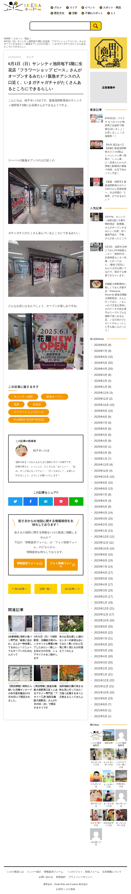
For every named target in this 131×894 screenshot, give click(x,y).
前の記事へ (20, 588)
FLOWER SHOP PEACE (29, 419)
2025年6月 (102, 428)
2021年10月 (104, 692)
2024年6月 (102, 500)
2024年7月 (102, 494)
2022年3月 (103, 662)
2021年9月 (103, 698)
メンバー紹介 (34, 871)
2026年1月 (102, 386)
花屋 (16, 404)
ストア (73, 7)
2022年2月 (103, 668)
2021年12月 (104, 680)
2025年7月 (102, 422)
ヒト (113, 13)
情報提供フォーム (28, 563)
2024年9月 (103, 482)
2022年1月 (103, 674)
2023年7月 (103, 566)
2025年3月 (102, 446)
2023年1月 (103, 602)
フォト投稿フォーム (61, 564)
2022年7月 (103, 638)
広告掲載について (111, 871)
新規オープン (54, 396)
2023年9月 (103, 554)
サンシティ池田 (23, 396)
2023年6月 (103, 572)
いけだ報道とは (15, 871)
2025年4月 (102, 440)
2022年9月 (103, 626)
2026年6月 (103, 356)
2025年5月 (102, 434)
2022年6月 (103, 644)
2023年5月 (103, 578)
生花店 (37, 404)
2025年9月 (103, 410)
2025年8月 (102, 416)
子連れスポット (94, 13)
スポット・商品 (112, 7)
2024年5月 (102, 506)
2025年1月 (102, 458)
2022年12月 (104, 608)
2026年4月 (103, 368)
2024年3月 (103, 518)
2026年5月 (103, 362)
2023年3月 (103, 590)
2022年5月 (103, 650)
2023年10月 (104, 548)
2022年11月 (104, 614)
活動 (74, 13)
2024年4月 (103, 512)
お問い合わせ (46, 877)
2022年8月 (103, 632)
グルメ (58, 7)
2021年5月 (102, 716)
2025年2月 (102, 452)
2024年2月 (103, 524)
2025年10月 (104, 404)
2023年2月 (103, 596)
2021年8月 (102, 704)
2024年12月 (103, 464)
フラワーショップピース (29, 412)
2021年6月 (102, 710)
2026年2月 (102, 380)
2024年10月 (104, 476)
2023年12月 (104, 536)
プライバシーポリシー (80, 877)
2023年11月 (104, 542)
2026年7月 (102, 350)
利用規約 (61, 877)
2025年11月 (103, 398)
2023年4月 (103, 584)
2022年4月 (103, 656)
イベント (90, 7)
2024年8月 (103, 488)
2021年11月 (104, 686)
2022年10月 (104, 620)
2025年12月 (103, 392)
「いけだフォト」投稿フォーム (82, 871)
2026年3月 (102, 374)
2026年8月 (102, 344)
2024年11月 (103, 470)
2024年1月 (103, 530)
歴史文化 (59, 13)
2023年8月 (103, 560)
